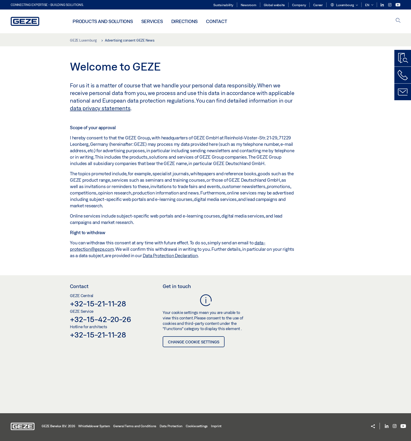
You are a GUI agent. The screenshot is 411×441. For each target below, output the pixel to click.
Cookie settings (197, 426)
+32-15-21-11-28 (98, 303)
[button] (344, 5)
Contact (216, 21)
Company (299, 5)
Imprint (216, 426)
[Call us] (402, 75)
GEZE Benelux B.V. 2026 (58, 426)
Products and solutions (103, 21)
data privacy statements (100, 108)
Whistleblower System (94, 426)
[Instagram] (390, 5)
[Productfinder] (402, 58)
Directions (184, 21)
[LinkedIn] (383, 5)
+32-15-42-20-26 (100, 319)
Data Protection (171, 426)
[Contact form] (402, 92)
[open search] (398, 20)
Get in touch (177, 286)
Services (152, 21)
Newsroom (248, 5)
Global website (274, 5)
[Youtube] (398, 5)
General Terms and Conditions (134, 426)
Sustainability (223, 5)
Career (318, 5)
